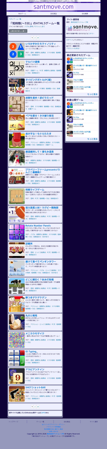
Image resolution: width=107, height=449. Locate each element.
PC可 (41, 70)
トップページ (13, 422)
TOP (10, 19)
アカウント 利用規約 (53, 427)
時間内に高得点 (40, 52)
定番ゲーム (35, 70)
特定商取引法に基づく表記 (53, 429)
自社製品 (53, 14)
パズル (27, 26)
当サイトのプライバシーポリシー (53, 424)
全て (43, 26)
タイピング (35, 88)
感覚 (32, 340)
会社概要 (85, 14)
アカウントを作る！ (73, 48)
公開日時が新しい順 (17, 31)
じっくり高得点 (40, 252)
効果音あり (36, 55)
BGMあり (45, 237)
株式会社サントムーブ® (79, 22)
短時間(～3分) (51, 88)
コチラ (43, 413)
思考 (31, 26)
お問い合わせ (53, 431)
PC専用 (42, 88)
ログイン (69, 40)
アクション (37, 26)
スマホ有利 (51, 52)
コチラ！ (91, 33)
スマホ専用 (39, 106)
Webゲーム (22, 14)
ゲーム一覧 (17, 19)
